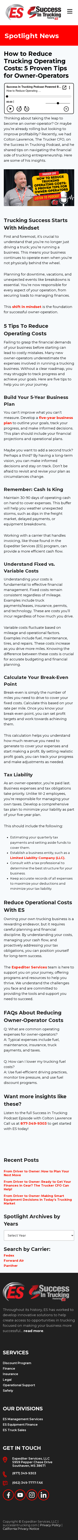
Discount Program (17, 1363)
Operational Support (19, 1385)
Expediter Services (29, 967)
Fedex (9, 1255)
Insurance (10, 1374)
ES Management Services (23, 1419)
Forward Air (14, 1260)
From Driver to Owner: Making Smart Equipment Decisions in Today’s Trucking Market (38, 1199)
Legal (7, 1379)
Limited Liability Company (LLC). (37, 858)
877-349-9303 (33, 1123)
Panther (11, 1266)
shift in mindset (26, 307)
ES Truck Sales (14, 1430)
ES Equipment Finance (20, 1424)
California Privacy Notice (21, 1529)
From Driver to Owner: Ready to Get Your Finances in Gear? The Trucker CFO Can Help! (37, 1185)
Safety (8, 1390)
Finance (9, 1368)
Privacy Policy (50, 1525)
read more (33, 1331)
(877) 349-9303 (24, 1473)
